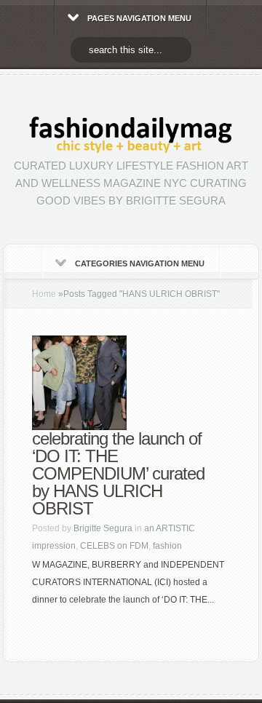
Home (44, 294)
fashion (167, 546)
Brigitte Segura (103, 528)
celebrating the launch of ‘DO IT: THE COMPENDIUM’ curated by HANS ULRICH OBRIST (118, 473)
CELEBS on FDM (114, 546)
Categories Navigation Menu (140, 263)
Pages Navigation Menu (139, 18)
